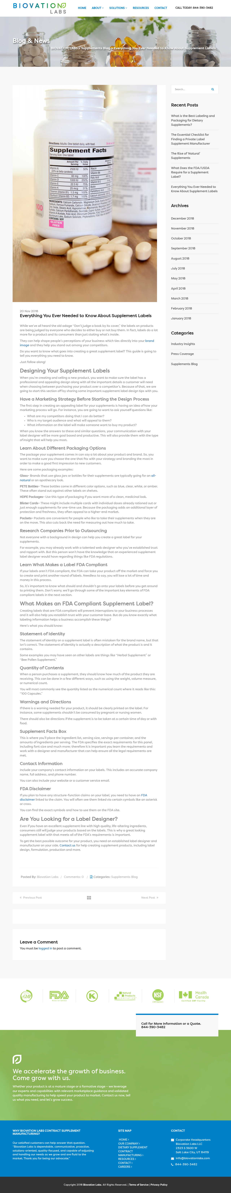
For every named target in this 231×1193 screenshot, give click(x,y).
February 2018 (181, 308)
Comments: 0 (74, 877)
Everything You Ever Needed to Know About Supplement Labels (194, 189)
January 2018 (181, 318)
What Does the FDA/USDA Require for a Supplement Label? (190, 173)
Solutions (117, 8)
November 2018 (182, 228)
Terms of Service (139, 1185)
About (97, 8)
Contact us (67, 845)
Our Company (128, 1144)
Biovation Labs (47, 877)
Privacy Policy (159, 1185)
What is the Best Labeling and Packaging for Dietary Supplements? (193, 121)
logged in (45, 948)
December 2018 (182, 218)
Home (81, 8)
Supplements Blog (124, 877)
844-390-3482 (153, 1027)
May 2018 (178, 278)
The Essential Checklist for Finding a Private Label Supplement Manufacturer (190, 139)
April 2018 (178, 288)
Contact (160, 8)
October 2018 (181, 238)
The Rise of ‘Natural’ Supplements (185, 156)
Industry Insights (183, 344)
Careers (124, 1167)
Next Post (148, 897)
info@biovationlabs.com (193, 1158)
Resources (141, 8)
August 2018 (180, 258)
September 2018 (183, 248)
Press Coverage (182, 354)
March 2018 (179, 298)
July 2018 (178, 268)
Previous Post (32, 897)
